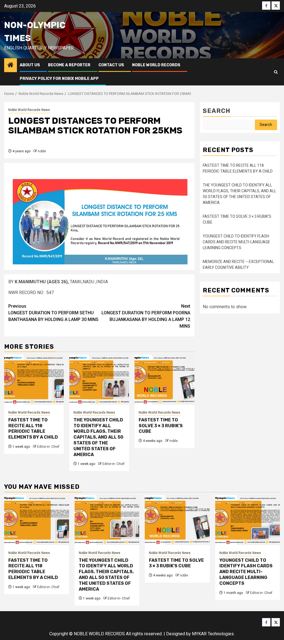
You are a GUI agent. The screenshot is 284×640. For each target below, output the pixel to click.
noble (42, 151)
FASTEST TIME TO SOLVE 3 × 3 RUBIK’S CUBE (161, 425)
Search (216, 111)
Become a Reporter (69, 65)
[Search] (275, 72)
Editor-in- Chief (48, 447)
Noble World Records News (29, 110)
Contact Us (111, 65)
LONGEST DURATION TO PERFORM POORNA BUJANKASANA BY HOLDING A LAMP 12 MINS (146, 316)
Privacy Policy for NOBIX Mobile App (59, 78)
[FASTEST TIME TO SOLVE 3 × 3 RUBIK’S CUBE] (164, 380)
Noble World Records (156, 65)
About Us (30, 65)
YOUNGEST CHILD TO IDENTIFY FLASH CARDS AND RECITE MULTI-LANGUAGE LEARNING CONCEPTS (236, 242)
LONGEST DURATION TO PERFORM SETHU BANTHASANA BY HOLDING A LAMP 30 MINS (53, 312)
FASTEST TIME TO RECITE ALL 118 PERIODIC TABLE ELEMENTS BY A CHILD (33, 428)
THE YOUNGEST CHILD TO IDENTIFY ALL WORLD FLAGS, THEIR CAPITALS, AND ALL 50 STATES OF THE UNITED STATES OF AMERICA (98, 437)
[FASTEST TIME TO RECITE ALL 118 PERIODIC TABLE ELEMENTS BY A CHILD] (34, 380)
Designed (175, 633)
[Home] (10, 65)
